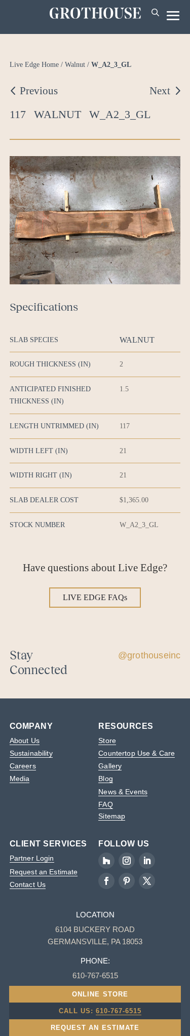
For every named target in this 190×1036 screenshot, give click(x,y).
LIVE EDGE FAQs (95, 597)
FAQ (105, 804)
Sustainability (31, 753)
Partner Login (32, 858)
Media (20, 778)
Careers (23, 766)
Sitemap (111, 816)
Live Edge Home (34, 64)
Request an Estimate (44, 872)
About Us (25, 740)
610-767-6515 (118, 1011)
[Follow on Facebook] (106, 881)
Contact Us (28, 884)
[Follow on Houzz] (106, 861)
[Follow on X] (147, 881)
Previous (39, 91)
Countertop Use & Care (136, 753)
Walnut (75, 64)
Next (159, 91)
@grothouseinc (149, 655)
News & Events (122, 792)
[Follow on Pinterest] (127, 881)
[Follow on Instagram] (127, 861)
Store (107, 740)
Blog (105, 778)
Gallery (110, 766)
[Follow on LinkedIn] (147, 861)
